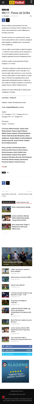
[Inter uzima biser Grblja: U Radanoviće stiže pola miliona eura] (6, 227)
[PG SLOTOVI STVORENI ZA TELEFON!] (5, 302)
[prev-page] (3, 233)
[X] (8, 20)
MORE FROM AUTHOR (22, 202)
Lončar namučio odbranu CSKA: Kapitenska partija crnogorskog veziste (20, 218)
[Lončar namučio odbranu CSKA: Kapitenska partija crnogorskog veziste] (6, 218)
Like (30, 346)
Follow (29, 350)
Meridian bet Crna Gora (17, 391)
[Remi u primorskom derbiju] (6, 209)
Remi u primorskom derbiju (21, 207)
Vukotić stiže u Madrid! (18, 285)
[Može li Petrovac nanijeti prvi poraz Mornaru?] (5, 322)
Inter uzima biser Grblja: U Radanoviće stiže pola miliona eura (21, 227)
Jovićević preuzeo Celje (25, 194)
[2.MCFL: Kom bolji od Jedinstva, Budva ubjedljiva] (5, 271)
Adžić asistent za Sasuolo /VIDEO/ (21, 277)
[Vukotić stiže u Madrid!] (5, 287)
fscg (3, 166)
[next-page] (6, 233)
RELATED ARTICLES (8, 202)
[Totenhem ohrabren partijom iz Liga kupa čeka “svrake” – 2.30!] (5, 294)
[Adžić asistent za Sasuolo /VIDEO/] (5, 279)
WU (8, 172)
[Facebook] (3, 20)
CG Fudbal (6, 16)
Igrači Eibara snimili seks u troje (9, 195)
